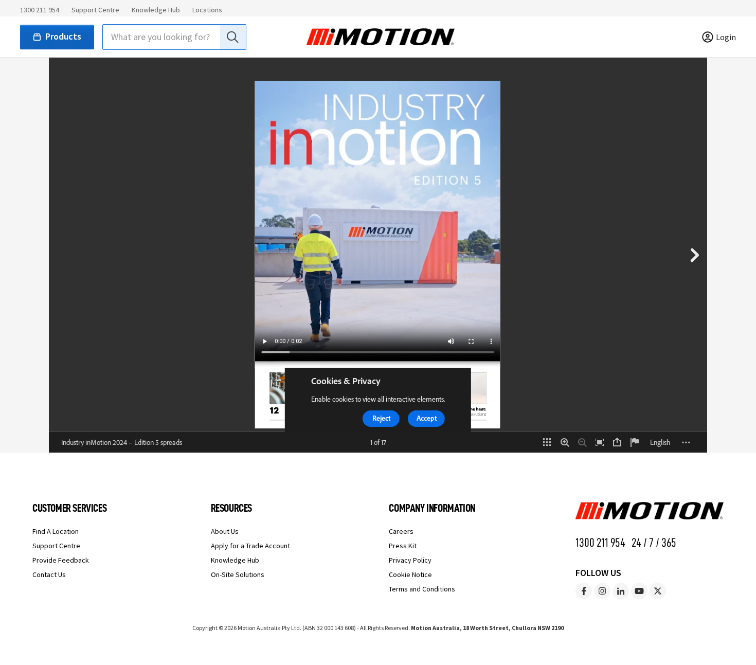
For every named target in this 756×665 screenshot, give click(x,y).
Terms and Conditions (422, 589)
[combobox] (174, 37)
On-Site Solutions (237, 574)
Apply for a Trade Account (250, 545)
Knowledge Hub (156, 9)
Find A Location (55, 531)
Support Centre (95, 9)
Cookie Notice (410, 574)
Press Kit (403, 545)
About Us (225, 531)
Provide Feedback (60, 560)
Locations (207, 9)
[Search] (232, 37)
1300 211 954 (39, 9)
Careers (401, 531)
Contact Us (49, 574)
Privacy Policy (410, 560)
